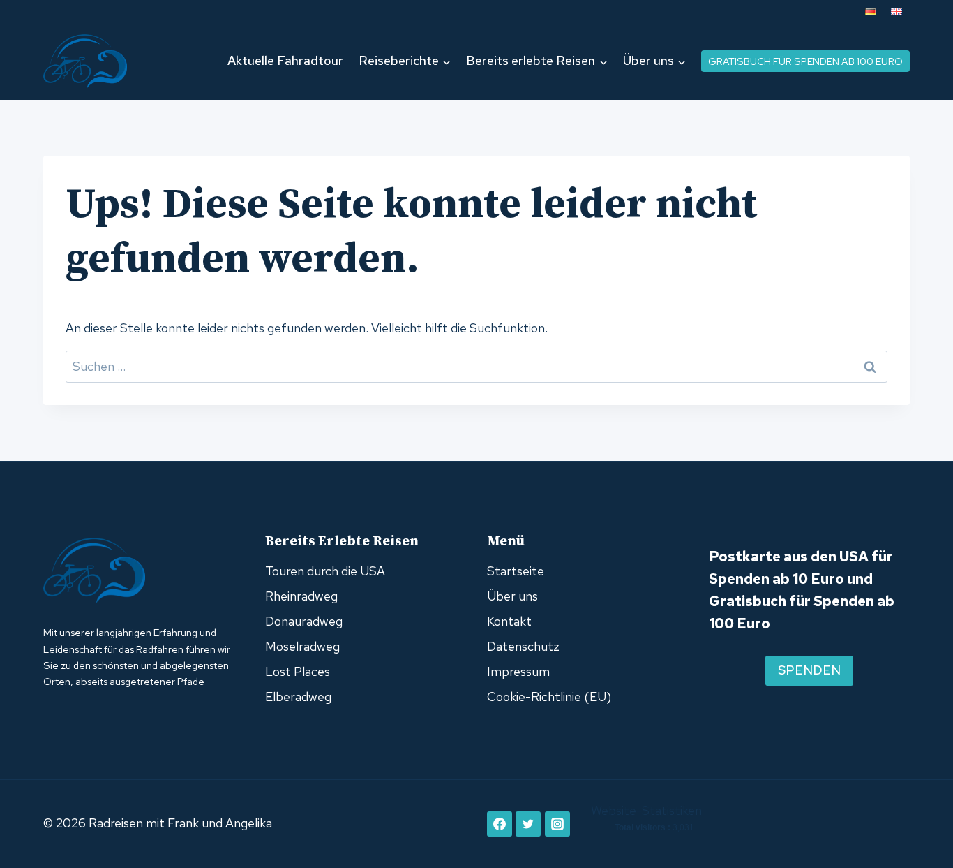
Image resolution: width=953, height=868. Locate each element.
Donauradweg (304, 621)
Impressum (518, 671)
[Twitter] (528, 824)
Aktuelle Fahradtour (285, 60)
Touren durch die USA (325, 571)
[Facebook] (499, 824)
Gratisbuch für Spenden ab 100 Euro (805, 61)
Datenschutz (523, 646)
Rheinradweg (301, 596)
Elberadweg (298, 697)
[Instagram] (557, 824)
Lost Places (297, 671)
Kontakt (509, 621)
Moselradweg (302, 646)
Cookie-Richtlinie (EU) (549, 697)
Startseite (515, 571)
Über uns (512, 596)
